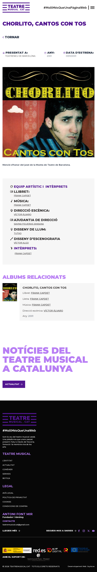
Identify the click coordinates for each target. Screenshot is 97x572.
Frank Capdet (22, 196)
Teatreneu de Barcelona (20, 56)
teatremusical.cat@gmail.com (16, 525)
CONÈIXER (8, 469)
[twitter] (88, 531)
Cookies (7, 502)
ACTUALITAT (9, 465)
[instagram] (84, 531)
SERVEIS (7, 474)
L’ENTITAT (7, 461)
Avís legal (8, 493)
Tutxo (17, 233)
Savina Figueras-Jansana (29, 224)
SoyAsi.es (90, 566)
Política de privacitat (15, 497)
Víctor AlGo (21, 243)
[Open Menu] (92, 8)
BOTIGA (6, 478)
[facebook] (79, 531)
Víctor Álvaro (22, 214)
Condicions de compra (15, 506)
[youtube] (93, 531)
